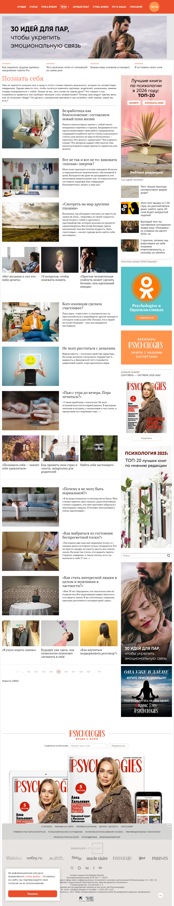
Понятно (33, 893)
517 (73, 672)
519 (88, 672)
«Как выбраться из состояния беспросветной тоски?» (87, 535)
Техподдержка (89, 837)
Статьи (34, 6)
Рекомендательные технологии (143, 832)
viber (72, 867)
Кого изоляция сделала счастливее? (82, 306)
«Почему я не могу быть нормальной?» (82, 491)
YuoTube (100, 868)
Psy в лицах (119, 6)
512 (36, 672)
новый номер (130, 372)
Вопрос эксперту (108, 827)
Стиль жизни (100, 6)
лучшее (21, 6)
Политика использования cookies (104, 832)
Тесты (154, 6)
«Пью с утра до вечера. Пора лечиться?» (86, 395)
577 (99, 672)
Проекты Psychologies (66, 837)
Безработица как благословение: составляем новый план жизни (85, 115)
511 (28, 672)
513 (43, 672)
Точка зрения (49, 6)
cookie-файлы (33, 876)
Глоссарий (136, 6)
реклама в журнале (86, 827)
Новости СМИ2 (10, 681)
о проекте (46, 827)
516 (66, 672)
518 (81, 672)
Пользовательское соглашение (65, 832)
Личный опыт (81, 6)
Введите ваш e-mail (80, 746)
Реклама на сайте (64, 827)
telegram (79, 868)
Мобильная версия (110, 837)
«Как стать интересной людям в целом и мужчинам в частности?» (89, 581)
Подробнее (146, 438)
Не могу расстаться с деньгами (88, 348)
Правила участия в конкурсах (29, 832)
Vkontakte (87, 868)
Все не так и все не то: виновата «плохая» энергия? (89, 162)
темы (63, 6)
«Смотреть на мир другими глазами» (85, 206)
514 (51, 672)
